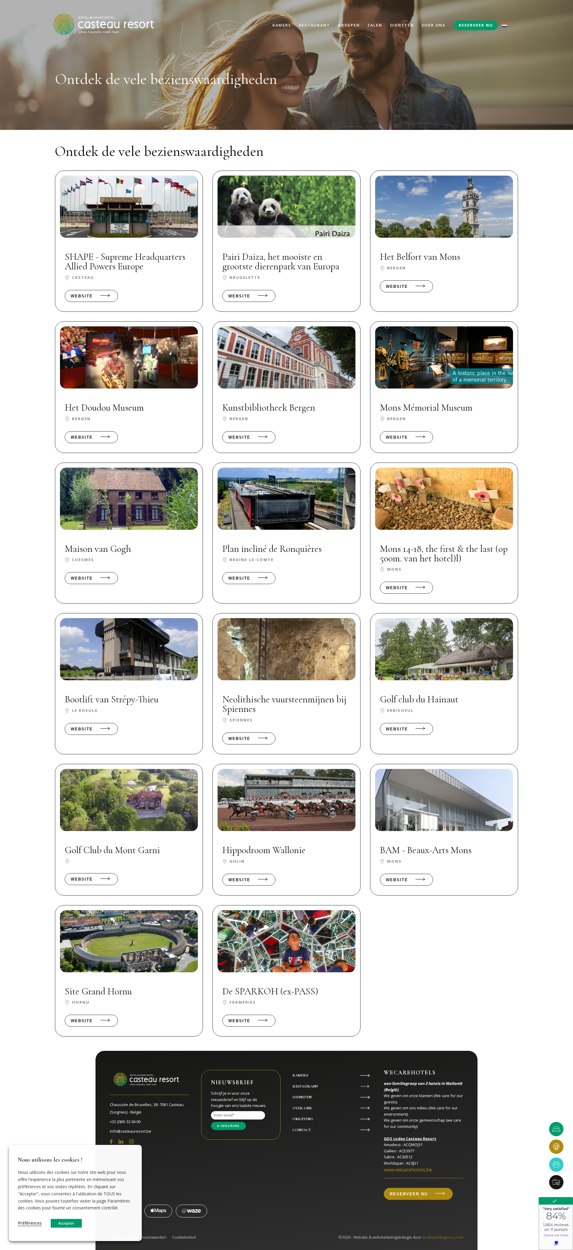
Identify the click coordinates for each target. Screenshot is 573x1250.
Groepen (349, 25)
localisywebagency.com (442, 1237)
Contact (301, 1130)
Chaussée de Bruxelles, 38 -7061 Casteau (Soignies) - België (147, 1108)
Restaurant (314, 25)
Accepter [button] (66, 1223)
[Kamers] (556, 1129)
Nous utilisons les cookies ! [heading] (50, 1160)
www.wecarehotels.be (408, 1169)
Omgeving (302, 1119)
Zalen (374, 25)
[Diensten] (556, 1182)
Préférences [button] (30, 1223)
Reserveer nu (476, 25)
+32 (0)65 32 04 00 (125, 1121)
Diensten (402, 25)
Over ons (434, 25)
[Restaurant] (556, 1147)
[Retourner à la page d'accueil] (103, 25)
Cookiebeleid (184, 1237)
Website (82, 296)
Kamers (281, 25)
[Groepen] (556, 1164)
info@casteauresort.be (130, 1131)
